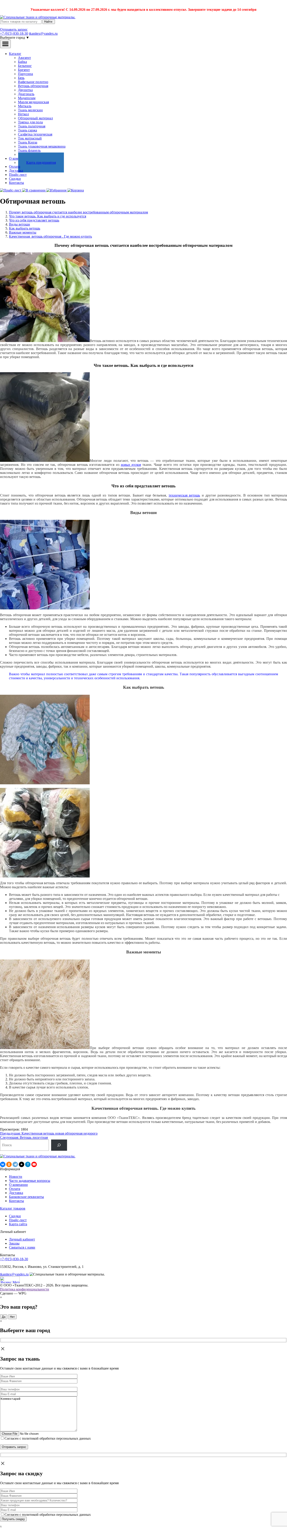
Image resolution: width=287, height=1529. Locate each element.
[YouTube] (34, 1164)
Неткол (23, 114)
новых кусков (131, 465)
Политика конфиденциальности (24, 1289)
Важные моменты (22, 232)
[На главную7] (37, 1156)
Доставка (16, 170)
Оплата (14, 166)
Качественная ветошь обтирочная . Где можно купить (50, 236)
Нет (12, 1316)
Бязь (21, 78)
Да (3, 1316)
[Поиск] (59, 1145)
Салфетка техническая (35, 134)
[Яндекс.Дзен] (21, 1164)
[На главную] (37, 17)
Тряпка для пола (30, 122)
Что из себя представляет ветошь (34, 220)
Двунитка (25, 90)
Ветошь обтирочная (33, 86)
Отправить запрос (14, 29)
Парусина (25, 74)
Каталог (15, 54)
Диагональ (26, 94)
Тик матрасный (30, 138)
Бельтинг (25, 66)
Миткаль (24, 106)
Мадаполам (26, 98)
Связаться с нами (22, 1247)
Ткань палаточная (31, 126)
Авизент (24, 58)
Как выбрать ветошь (24, 228)
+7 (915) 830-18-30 (14, 33)
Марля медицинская (33, 102)
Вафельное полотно (33, 82)
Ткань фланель (29, 150)
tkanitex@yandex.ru (43, 33)
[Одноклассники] (9, 1164)
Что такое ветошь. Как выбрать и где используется (47, 216)
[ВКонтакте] (2, 1164)
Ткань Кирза (27, 142)
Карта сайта (18, 1224)
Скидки (15, 179)
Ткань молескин (30, 110)
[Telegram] (15, 1164)
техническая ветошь (184, 495)
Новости (15, 1176)
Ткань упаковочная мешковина (41, 146)
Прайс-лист (18, 174)
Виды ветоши (19, 224)
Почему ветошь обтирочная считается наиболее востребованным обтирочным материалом (78, 212)
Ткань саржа (27, 130)
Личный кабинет (22, 1239)
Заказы (14, 1243)
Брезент (24, 70)
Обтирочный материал (35, 118)
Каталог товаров (12, 1208)
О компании (18, 1185)
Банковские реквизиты (26, 1197)
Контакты (16, 183)
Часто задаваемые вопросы (29, 1181)
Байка (22, 62)
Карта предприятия (41, 162)
